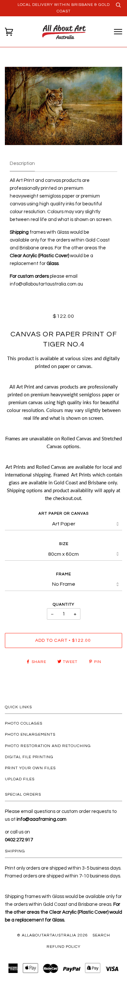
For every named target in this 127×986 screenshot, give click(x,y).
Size (63, 544)
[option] (63, 106)
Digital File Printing (29, 757)
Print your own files (30, 768)
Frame (63, 574)
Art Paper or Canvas (63, 513)
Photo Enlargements (30, 734)
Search (101, 935)
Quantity (63, 604)
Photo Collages (23, 723)
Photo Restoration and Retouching (48, 746)
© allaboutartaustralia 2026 (52, 935)
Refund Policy (63, 947)
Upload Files (20, 779)
